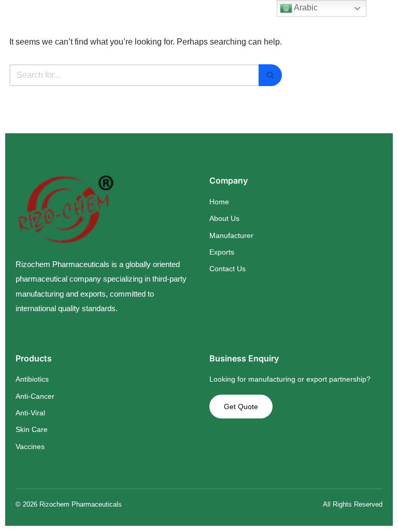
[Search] (270, 75)
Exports (221, 252)
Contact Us (227, 268)
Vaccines (30, 446)
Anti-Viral (30, 413)
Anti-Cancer (35, 396)
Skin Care (32, 429)
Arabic (305, 7)
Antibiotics (32, 379)
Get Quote (241, 406)
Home (219, 202)
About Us (224, 218)
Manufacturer (231, 235)
